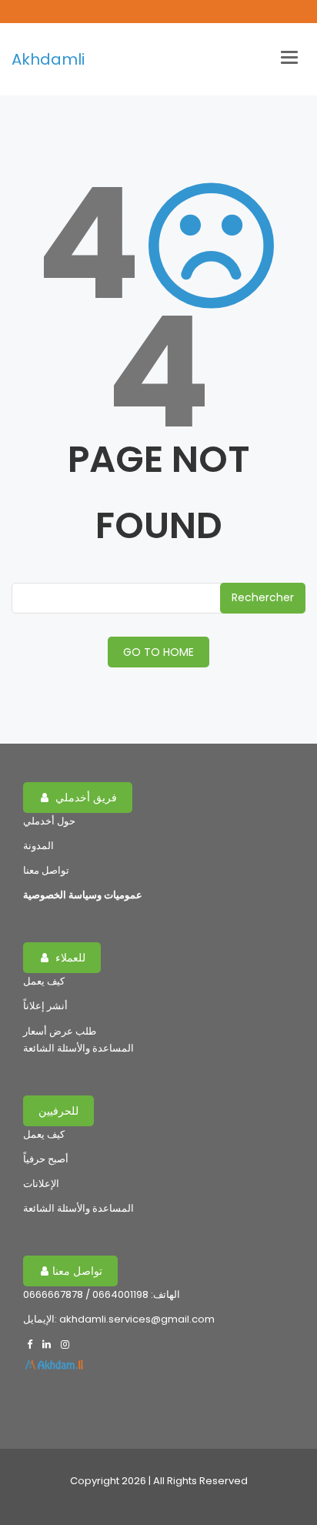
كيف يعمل (44, 981)
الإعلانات (41, 1183)
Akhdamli (48, 59)
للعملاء (68, 957)
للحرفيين (58, 1111)
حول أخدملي (49, 821)
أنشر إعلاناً (45, 1005)
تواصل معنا (46, 870)
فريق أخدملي (84, 797)
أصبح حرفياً (45, 1159)
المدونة (38, 845)
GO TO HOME (158, 652)
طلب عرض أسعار (59, 1031)
